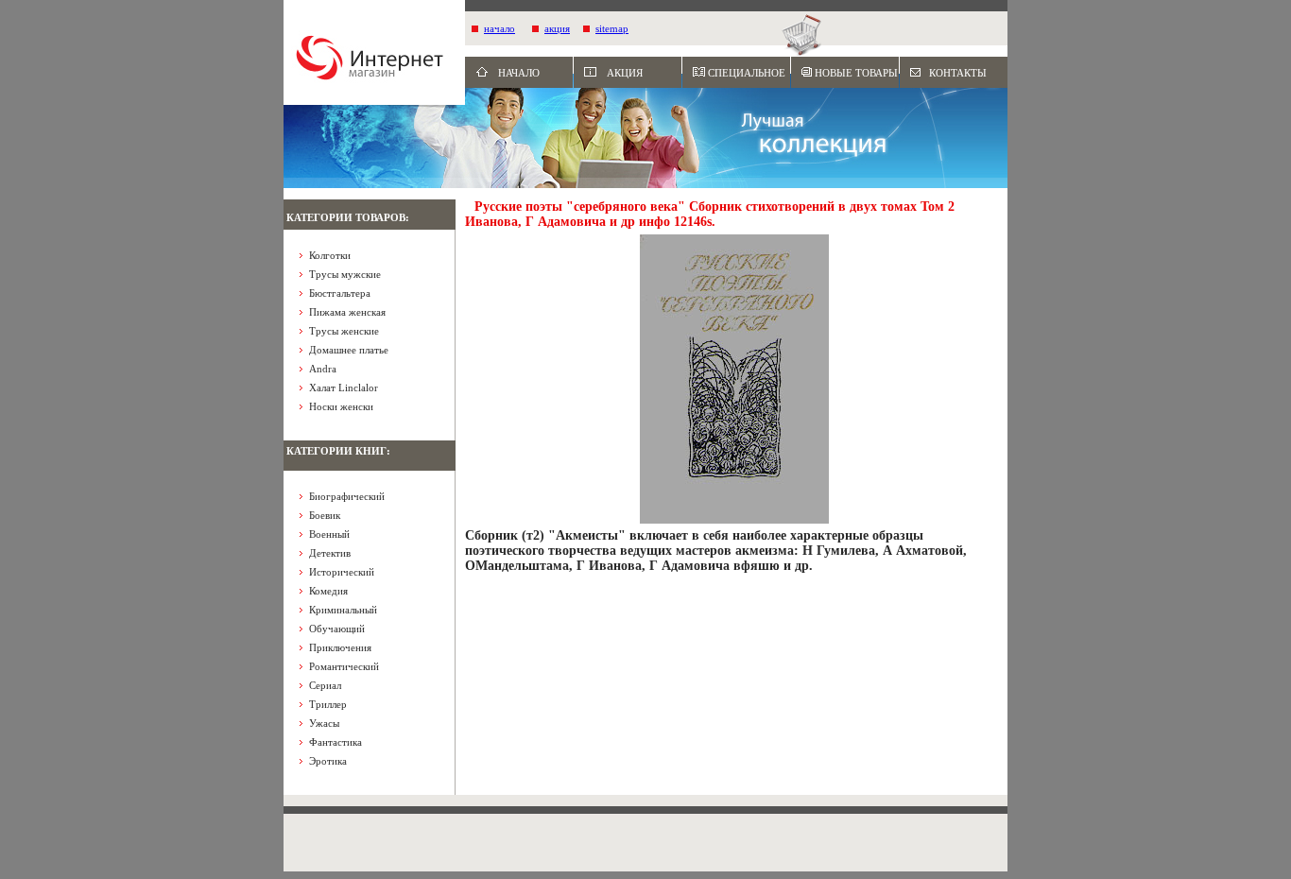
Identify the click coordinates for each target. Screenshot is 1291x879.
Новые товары (856, 72)
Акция (625, 72)
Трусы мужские (345, 274)
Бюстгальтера (339, 293)
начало (499, 28)
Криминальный (343, 609)
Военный (329, 534)
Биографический (347, 496)
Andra (322, 368)
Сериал (325, 685)
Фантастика (335, 742)
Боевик (324, 515)
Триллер (328, 704)
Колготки (330, 255)
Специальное (746, 72)
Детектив (330, 553)
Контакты (958, 72)
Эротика (328, 761)
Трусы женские (344, 330)
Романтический (344, 666)
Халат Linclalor (343, 387)
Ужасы (324, 723)
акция (557, 28)
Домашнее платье (348, 349)
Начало (519, 72)
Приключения (340, 647)
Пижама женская (347, 312)
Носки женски (341, 406)
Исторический (341, 571)
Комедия (328, 590)
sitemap (611, 28)
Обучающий (337, 628)
